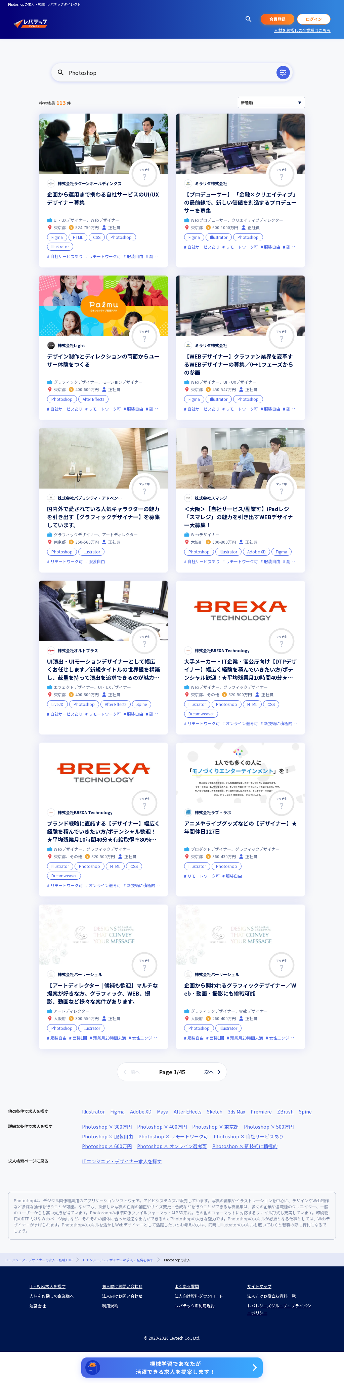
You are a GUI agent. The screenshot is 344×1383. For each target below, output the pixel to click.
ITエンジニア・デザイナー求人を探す (122, 1161)
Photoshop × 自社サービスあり (249, 1136)
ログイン (314, 19)
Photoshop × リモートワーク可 (173, 1136)
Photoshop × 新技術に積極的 (244, 1146)
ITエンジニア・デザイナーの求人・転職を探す (118, 1259)
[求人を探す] (248, 19)
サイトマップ (259, 1286)
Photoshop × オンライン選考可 (172, 1146)
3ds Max (236, 1111)
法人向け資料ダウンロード (199, 1296)
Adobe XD (141, 1111)
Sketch (214, 1111)
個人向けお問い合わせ (122, 1286)
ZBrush (285, 1111)
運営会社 (38, 1305)
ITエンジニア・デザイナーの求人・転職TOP (38, 1259)
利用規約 (110, 1305)
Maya (162, 1111)
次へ (209, 1071)
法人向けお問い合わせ (122, 1296)
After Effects (188, 1111)
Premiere (261, 1111)
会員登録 (277, 19)
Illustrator (93, 1111)
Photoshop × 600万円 (107, 1146)
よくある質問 (187, 1286)
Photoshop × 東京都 (215, 1126)
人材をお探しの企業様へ (52, 1296)
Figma (117, 1111)
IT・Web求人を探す (48, 1286)
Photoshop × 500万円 (269, 1126)
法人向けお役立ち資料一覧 (271, 1296)
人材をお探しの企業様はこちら (302, 30)
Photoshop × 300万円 (107, 1126)
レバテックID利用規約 (195, 1305)
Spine (305, 1111)
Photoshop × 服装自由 (107, 1136)
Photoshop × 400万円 (162, 1126)
